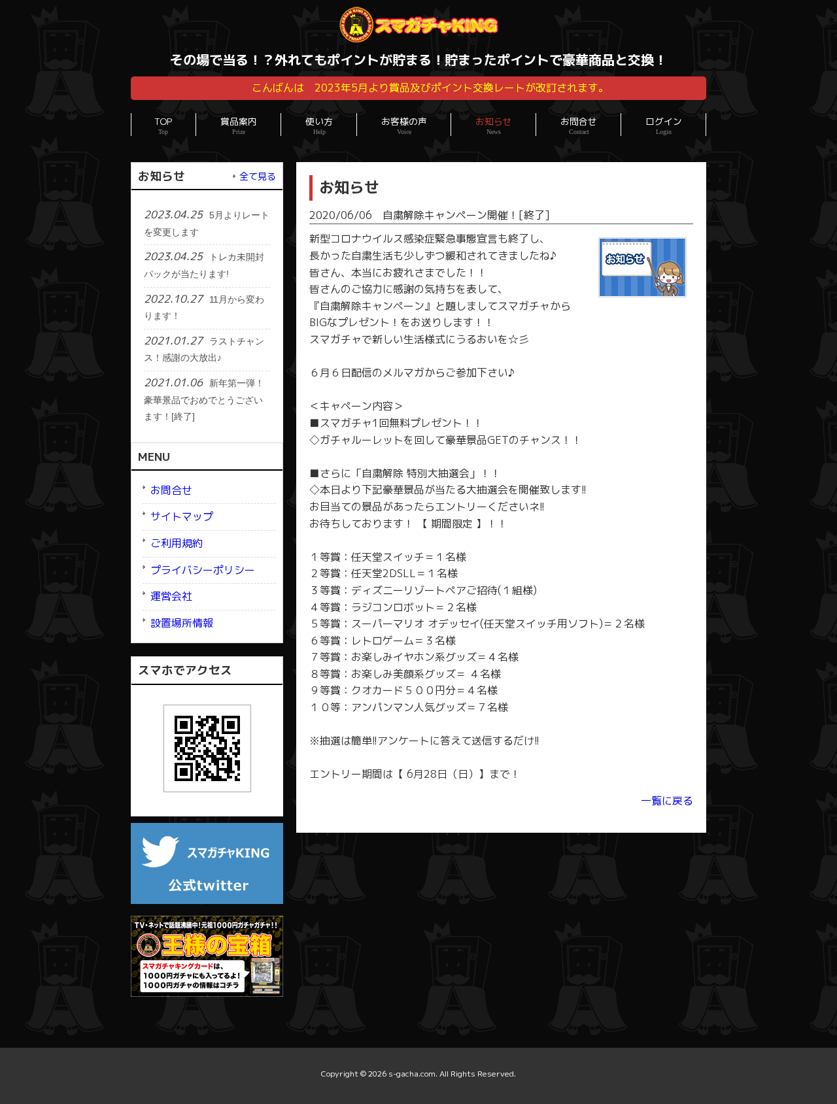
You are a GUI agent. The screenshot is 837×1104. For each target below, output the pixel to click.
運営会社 (171, 596)
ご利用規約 (176, 543)
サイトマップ (181, 516)
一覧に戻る (667, 801)
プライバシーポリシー (202, 570)
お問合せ (171, 490)
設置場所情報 (181, 623)
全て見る (257, 176)
